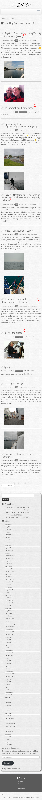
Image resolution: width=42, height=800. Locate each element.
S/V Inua (9, 797)
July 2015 (8, 637)
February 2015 (9, 650)
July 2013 (8, 679)
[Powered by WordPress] (19, 797)
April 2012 (8, 713)
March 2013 (8, 689)
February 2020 (9, 569)
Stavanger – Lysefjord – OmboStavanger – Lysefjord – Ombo (18, 300)
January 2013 (9, 695)
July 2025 (8, 527)
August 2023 (9, 537)
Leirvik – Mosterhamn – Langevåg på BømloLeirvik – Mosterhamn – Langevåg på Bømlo (20, 197)
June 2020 (8, 563)
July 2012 (8, 705)
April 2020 (8, 566)
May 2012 (8, 710)
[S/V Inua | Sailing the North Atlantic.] (21, 4)
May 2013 (8, 684)
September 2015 (10, 632)
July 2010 (8, 742)
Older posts (8, 485)
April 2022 (8, 548)
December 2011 (10, 723)
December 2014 (10, 653)
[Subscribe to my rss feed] (3, 795)
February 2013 (9, 692)
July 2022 (8, 542)
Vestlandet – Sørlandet (14, 512)
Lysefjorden (9, 367)
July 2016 (8, 605)
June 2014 (8, 660)
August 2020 (9, 558)
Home (3, 19)
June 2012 (8, 708)
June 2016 (8, 608)
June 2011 (8, 736)
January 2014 (9, 668)
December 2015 (10, 624)
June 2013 (8, 681)
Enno (34, 337)
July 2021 (8, 553)
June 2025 (8, 529)
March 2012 (8, 716)
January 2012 (9, 721)
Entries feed (21, 783)
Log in (21, 781)
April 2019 (8, 574)
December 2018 (10, 579)
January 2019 (9, 576)
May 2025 (8, 532)
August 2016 (9, 603)
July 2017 (8, 592)
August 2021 (9, 550)
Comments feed (21, 786)
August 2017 (9, 590)
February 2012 (9, 718)
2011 (8, 19)
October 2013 (9, 671)
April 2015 (8, 645)
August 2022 (9, 540)
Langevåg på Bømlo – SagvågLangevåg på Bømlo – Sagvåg (19, 125)
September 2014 (10, 655)
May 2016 (8, 611)
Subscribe (7, 763)
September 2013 (10, 674)
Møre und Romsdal (13, 517)
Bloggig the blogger (13, 332)
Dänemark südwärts (13, 510)
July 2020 (8, 561)
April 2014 (8, 666)
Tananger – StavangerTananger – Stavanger (18, 455)
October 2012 (9, 697)
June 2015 (8, 639)
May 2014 (8, 663)
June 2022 (8, 545)
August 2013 (9, 676)
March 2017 (8, 597)
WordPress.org (21, 788)
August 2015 (9, 634)
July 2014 (8, 658)
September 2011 (10, 729)
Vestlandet (10, 515)
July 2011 (8, 734)
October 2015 (9, 629)
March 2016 (9, 616)
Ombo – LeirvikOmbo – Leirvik (18, 230)
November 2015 (10, 626)
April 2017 (8, 595)
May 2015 (8, 642)
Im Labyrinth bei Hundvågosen (18, 108)
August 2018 (9, 582)
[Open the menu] (38, 11)
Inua (17, 40)
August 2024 (9, 534)
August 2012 (9, 702)
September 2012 (10, 700)
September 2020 (10, 555)
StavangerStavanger (14, 383)
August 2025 (9, 524)
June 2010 (8, 744)
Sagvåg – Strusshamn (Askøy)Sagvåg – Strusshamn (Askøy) (21, 35)
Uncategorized (22, 112)
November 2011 (10, 726)
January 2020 (9, 571)
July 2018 (8, 584)
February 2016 (9, 618)
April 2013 (8, 687)
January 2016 (9, 621)
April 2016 (8, 613)
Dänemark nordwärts (13, 507)
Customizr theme (34, 797)
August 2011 (9, 731)
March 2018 (9, 587)
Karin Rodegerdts (32, 40)
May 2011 (8, 739)
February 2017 (9, 600)
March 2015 (8, 647)
